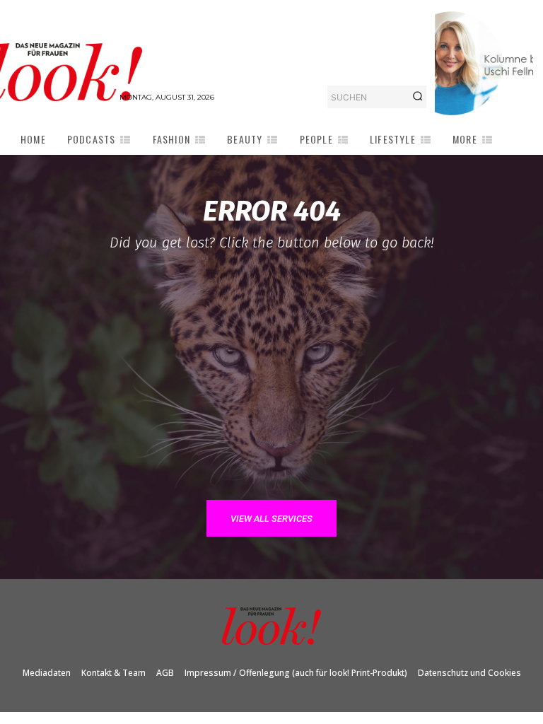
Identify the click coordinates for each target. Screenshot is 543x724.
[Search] (417, 97)
